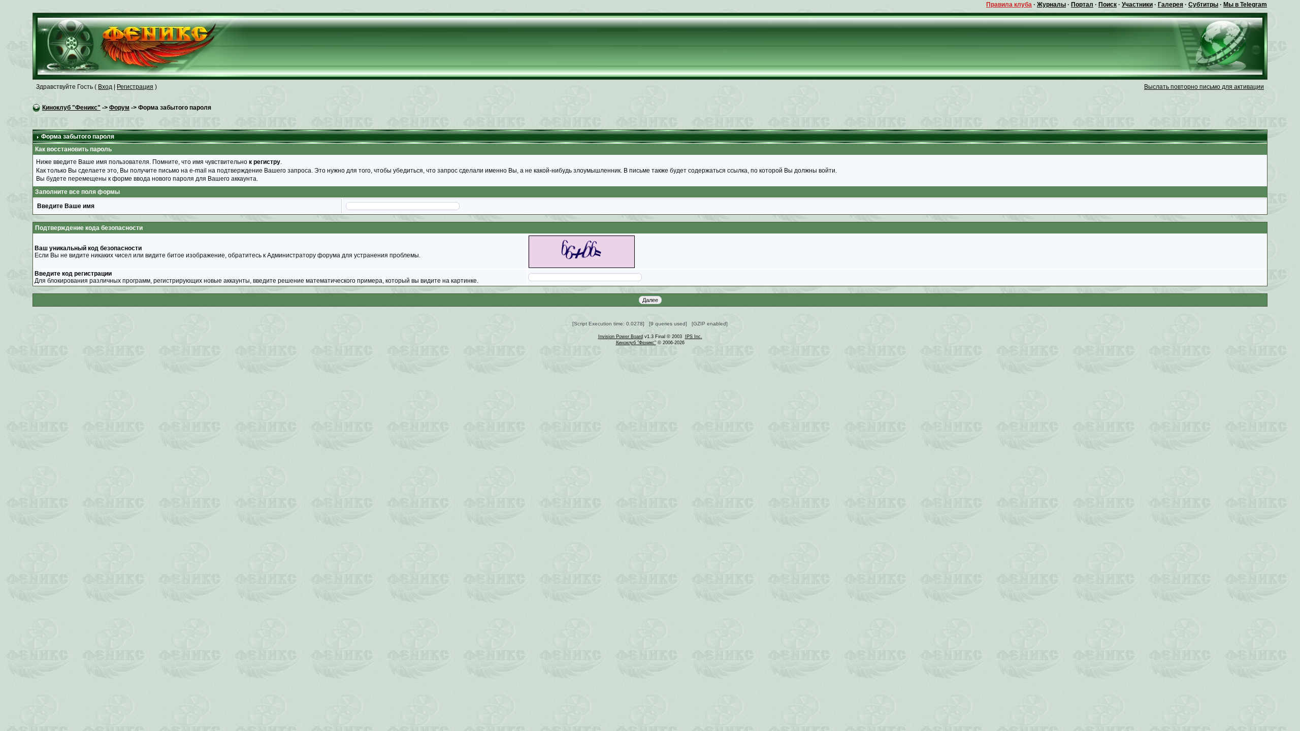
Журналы (1051, 4)
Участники (1137, 4)
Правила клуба (1009, 4)
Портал (1082, 4)
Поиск (1107, 4)
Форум (119, 107)
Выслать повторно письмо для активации (1204, 86)
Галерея (1170, 4)
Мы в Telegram (1245, 4)
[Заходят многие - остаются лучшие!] (141, 45)
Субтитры (1203, 4)
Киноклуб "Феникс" (71, 107)
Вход (105, 86)
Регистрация (135, 86)
